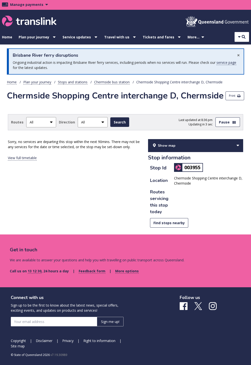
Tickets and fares (158, 37)
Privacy (68, 340)
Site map (18, 346)
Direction (67, 122)
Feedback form (92, 271)
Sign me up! (110, 321)
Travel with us (116, 37)
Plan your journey (34, 37)
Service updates (77, 37)
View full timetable (22, 157)
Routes (17, 122)
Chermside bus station (112, 82)
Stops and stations (73, 82)
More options (127, 271)
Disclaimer (44, 340)
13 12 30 (34, 271)
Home (7, 37)
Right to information (99, 340)
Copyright (18, 340)
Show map (167, 145)
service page (226, 62)
